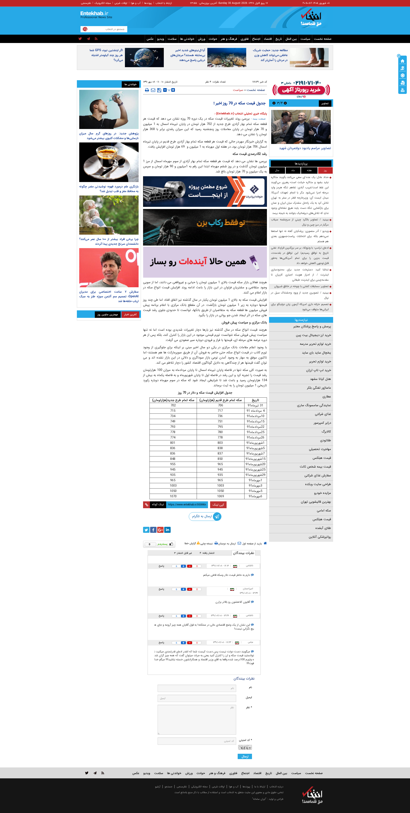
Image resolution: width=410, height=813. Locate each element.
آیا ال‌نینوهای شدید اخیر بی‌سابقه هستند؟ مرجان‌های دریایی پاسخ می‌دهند (187, 55)
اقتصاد (268, 39)
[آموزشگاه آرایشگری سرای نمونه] (205, 262)
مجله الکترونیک (103, 3)
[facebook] (153, 530)
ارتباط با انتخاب (163, 3)
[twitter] (80, 39)
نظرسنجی (86, 3)
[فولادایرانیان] (205, 191)
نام (250, 687)
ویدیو (160, 39)
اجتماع (256, 39)
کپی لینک (218, 504)
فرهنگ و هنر (229, 39)
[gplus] (160, 530)
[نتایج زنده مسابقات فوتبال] (402, 89)
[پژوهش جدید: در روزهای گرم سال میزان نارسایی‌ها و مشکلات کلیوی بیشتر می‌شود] (109, 109)
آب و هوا (136, 3)
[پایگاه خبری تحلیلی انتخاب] (314, 19)
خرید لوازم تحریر (320, 361)
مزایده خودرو (322, 493)
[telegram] (88, 39)
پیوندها (148, 3)
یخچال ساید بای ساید (316, 352)
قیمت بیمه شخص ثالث (315, 466)
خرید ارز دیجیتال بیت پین (313, 335)
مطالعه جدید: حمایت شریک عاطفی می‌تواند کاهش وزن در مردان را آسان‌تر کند (270, 55)
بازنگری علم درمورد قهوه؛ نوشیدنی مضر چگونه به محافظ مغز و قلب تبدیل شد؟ (109, 189)
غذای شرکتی (323, 414)
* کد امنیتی (245, 740)
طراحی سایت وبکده (318, 484)
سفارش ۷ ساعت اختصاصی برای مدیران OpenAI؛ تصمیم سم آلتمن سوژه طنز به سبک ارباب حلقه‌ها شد (109, 296)
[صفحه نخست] (402, 60)
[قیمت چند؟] (402, 68)
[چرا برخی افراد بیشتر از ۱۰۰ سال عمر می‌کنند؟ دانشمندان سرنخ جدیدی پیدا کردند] (109, 215)
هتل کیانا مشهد (320, 379)
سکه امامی (324, 510)
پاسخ (161, 566)
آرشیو (157, 787)
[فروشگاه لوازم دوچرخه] (205, 227)
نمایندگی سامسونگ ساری (314, 405)
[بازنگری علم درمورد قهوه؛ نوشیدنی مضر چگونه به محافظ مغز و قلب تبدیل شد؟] (109, 162)
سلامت (172, 39)
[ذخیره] (159, 90)
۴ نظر (208, 82)
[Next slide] (273, 103)
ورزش (201, 39)
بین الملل (291, 39)
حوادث (213, 39)
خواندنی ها (187, 39)
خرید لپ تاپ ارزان (318, 370)
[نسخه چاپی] (147, 90)
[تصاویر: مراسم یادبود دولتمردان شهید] (301, 127)
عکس (150, 39)
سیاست (305, 39)
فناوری (245, 39)
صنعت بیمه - (258, 118)
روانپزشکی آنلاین (320, 536)
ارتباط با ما (259, 787)
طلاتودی (325, 440)
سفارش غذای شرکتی (318, 475)
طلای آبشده (323, 528)
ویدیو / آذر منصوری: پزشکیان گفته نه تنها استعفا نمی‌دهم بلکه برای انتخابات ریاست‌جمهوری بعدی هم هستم (300, 236)
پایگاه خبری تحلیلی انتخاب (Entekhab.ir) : (240, 113)
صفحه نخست (322, 39)
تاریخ (278, 39)
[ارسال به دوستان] (153, 90)
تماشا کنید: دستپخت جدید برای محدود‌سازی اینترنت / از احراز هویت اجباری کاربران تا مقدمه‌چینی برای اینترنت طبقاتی (300, 274)
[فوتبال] (402, 75)
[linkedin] (167, 530)
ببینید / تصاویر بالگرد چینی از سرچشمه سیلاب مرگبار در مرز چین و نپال (300, 222)
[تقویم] (402, 82)
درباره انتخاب (276, 787)
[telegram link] (95, 772)
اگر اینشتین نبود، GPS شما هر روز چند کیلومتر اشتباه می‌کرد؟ (106, 55)
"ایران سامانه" (259, 799)
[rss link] (103, 772)
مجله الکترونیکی (199, 787)
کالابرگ (326, 431)
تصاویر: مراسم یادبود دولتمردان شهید (305, 148)
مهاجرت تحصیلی (320, 449)
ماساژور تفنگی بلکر (319, 387)
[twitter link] (86, 772)
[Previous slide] (285, 103)
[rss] (96, 39)
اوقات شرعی (120, 3)
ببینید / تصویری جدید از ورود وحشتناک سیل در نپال (300, 295)
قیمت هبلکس (322, 458)
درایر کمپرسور (322, 422)
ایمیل (249, 697)
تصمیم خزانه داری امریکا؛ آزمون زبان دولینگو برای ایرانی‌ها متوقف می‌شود (300, 307)
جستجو (168, 787)
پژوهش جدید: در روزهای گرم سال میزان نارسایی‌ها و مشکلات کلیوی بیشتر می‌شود (109, 136)
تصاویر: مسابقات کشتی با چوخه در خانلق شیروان (301, 286)
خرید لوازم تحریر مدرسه (315, 344)
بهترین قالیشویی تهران (316, 501)
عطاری (326, 396)
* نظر (249, 707)
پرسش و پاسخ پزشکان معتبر (312, 326)
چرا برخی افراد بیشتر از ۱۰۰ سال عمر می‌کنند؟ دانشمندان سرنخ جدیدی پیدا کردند (109, 241)
